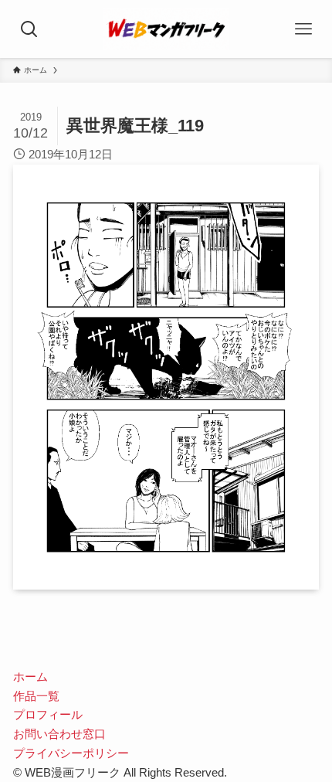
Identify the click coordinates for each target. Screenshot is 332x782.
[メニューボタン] (303, 29)
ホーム (30, 676)
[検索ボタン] (29, 29)
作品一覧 (36, 695)
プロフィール (48, 714)
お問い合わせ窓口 (59, 733)
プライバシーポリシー (71, 753)
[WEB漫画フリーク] (165, 29)
